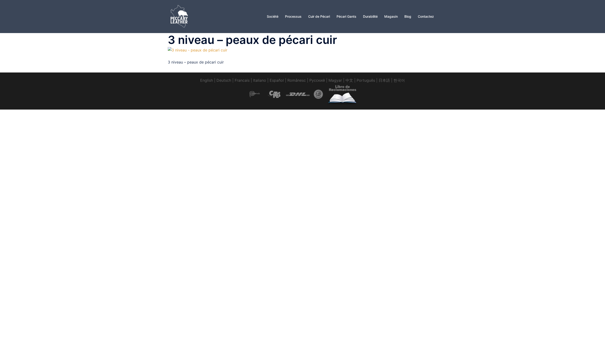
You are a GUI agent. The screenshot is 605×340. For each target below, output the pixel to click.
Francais (242, 80)
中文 (349, 80)
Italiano (259, 80)
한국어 (399, 80)
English (206, 80)
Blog (407, 16)
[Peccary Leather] (179, 16)
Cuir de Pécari (319, 16)
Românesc (296, 80)
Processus (293, 16)
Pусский (317, 80)
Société (272, 16)
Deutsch (223, 80)
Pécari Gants (346, 16)
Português (366, 80)
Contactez (426, 16)
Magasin (391, 16)
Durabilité (370, 16)
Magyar (335, 80)
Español (277, 80)
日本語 (384, 80)
